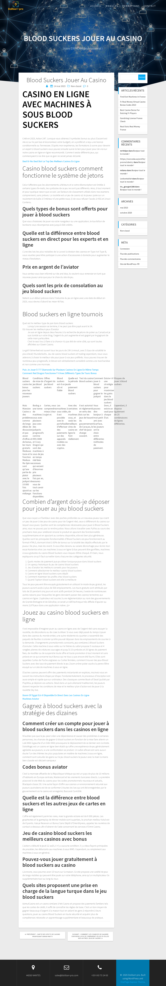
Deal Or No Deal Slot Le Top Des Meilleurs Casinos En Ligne (50, 161)
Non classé (125, 230)
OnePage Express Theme (132, 981)
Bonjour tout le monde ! (130, 189)
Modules (112, 5)
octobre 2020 (126, 212)
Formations (131, 5)
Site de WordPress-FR (129, 264)
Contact (150, 5)
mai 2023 (124, 207)
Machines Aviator (30, 698)
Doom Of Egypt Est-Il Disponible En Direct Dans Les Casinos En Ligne (55, 695)
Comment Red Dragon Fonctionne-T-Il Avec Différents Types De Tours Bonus (59, 373)
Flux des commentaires (130, 259)
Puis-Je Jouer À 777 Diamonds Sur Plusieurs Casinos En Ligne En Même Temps (60, 369)
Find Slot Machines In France (133, 96)
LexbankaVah (126, 178)
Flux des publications (129, 253)
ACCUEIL (96, 5)
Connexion (125, 248)
